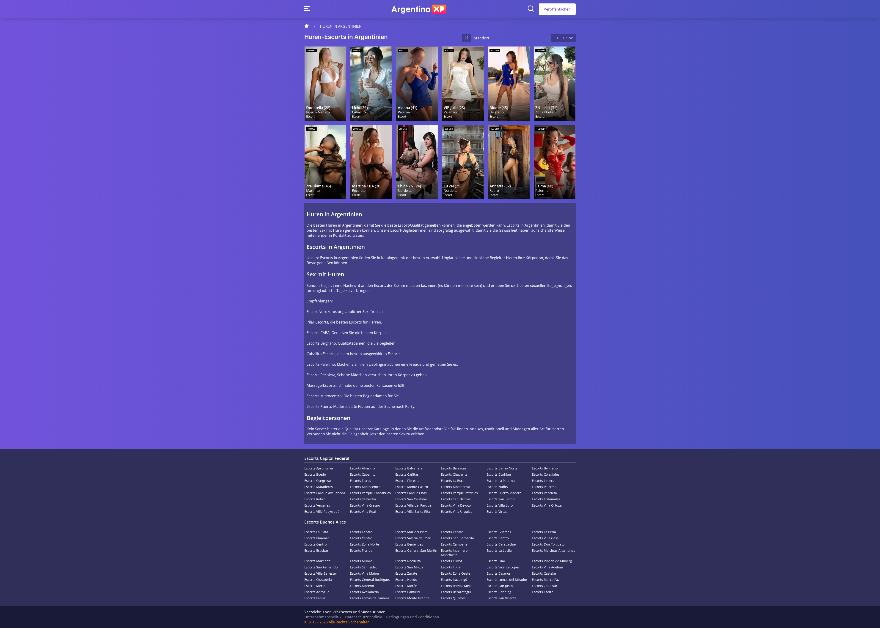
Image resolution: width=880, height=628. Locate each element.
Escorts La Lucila (499, 550)
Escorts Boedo (315, 474)
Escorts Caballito (362, 474)
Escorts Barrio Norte (502, 468)
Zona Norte (544, 112)
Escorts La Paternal (501, 480)
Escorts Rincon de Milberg (552, 561)
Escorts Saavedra (363, 499)
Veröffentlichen (557, 9)
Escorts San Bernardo (457, 538)
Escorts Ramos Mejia (457, 586)
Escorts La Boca (453, 480)
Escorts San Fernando (321, 567)
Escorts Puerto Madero (504, 493)
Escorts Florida (361, 550)
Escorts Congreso (317, 480)
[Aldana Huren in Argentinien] (417, 84)
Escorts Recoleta (544, 493)
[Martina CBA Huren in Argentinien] (371, 162)
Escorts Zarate (406, 573)
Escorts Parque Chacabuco (370, 493)
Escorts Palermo (544, 487)
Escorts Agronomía (318, 468)
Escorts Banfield (407, 592)
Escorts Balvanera (409, 468)
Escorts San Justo (500, 586)
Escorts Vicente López (503, 567)
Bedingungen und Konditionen (412, 617)
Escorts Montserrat (455, 487)
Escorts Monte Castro (411, 487)
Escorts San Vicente (501, 598)
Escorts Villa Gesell (546, 538)
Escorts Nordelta (408, 561)
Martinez (313, 190)
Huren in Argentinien (341, 26)
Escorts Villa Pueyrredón (322, 511)
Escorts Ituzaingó (454, 579)
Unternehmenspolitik (322, 617)
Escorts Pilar (496, 561)
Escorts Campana (454, 544)
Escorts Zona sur (544, 586)
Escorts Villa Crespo (365, 505)
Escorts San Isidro (363, 567)
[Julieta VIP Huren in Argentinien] (463, 84)
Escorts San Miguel (409, 567)
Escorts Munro (361, 561)
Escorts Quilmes (453, 598)
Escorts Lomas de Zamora (369, 598)
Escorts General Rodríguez (370, 579)
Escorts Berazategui (456, 592)
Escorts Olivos (451, 561)
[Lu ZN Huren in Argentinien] (463, 162)
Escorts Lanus (314, 598)
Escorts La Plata (316, 532)
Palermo (404, 112)
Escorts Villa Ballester (320, 573)
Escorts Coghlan (499, 474)
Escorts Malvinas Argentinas (553, 550)
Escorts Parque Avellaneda (324, 493)
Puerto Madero (318, 112)
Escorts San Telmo (500, 499)
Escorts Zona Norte (364, 544)
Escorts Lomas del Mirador (507, 579)
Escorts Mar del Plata (411, 532)
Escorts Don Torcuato (548, 544)
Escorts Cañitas (407, 474)
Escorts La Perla (544, 532)
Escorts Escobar (316, 550)
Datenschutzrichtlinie (363, 617)
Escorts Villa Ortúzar (547, 505)
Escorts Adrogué (316, 592)
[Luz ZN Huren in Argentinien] (554, 84)
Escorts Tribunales (546, 499)
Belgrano (497, 112)
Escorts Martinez (317, 561)
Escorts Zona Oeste (455, 573)
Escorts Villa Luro (500, 505)
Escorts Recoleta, (321, 374)
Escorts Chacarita (454, 474)
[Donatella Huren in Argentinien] (325, 84)
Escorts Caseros (499, 573)
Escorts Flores (360, 480)
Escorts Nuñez (498, 487)
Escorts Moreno (362, 586)
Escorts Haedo (406, 579)
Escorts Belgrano (545, 468)
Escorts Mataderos (318, 487)
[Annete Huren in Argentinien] (509, 162)
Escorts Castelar (544, 573)
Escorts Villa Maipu (364, 573)
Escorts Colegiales (545, 474)
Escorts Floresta (407, 480)
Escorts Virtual (498, 511)
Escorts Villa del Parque (413, 505)
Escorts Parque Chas (411, 493)
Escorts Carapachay (502, 544)
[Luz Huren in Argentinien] (371, 84)
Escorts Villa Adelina (547, 567)
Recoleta (358, 190)
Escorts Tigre (451, 567)
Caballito (359, 112)
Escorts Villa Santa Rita (412, 511)
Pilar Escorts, (318, 322)
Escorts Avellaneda (364, 592)
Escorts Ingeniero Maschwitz (454, 552)
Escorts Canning (499, 592)
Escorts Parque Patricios (459, 493)
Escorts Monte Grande (412, 598)
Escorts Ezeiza (542, 592)
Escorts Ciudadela (318, 579)
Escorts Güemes (499, 532)
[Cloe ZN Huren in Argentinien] (417, 162)
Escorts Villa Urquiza (456, 511)
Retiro (494, 190)
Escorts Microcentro (365, 487)
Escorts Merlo (314, 586)
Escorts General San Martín (416, 550)
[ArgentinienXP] (418, 9)
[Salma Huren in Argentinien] (554, 162)
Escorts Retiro (314, 499)
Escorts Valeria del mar (413, 538)
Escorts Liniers (543, 480)
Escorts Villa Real (363, 511)
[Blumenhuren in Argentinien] (509, 84)
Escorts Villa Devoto (456, 505)
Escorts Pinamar (316, 538)
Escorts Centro (361, 532)
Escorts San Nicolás (456, 499)
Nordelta (405, 190)
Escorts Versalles (317, 505)
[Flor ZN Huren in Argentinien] (325, 162)
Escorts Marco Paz (546, 579)
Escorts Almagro (362, 468)
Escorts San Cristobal (411, 499)
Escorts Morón (406, 586)
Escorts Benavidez (409, 544)
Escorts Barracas (453, 468)
